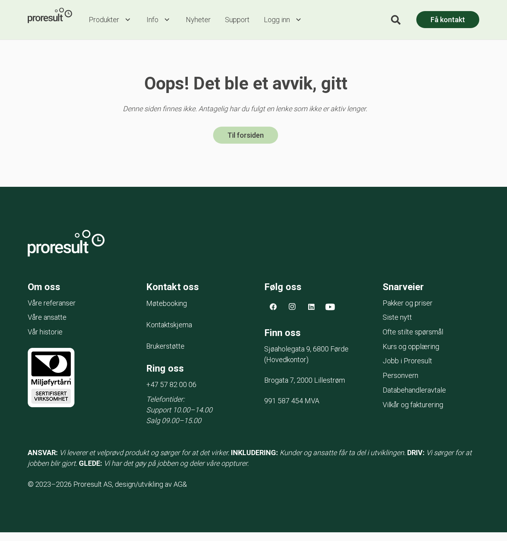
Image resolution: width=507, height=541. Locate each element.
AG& (180, 484)
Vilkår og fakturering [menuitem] (413, 405)
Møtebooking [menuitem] (166, 303)
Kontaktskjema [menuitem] (169, 325)
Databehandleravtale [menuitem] (414, 390)
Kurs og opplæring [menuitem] (411, 346)
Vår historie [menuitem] (45, 332)
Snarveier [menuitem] (403, 286)
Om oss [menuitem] (44, 286)
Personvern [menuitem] (400, 375)
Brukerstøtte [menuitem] (165, 346)
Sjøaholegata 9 (306, 349)
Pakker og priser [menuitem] (408, 303)
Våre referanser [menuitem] (52, 303)
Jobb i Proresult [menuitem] (407, 361)
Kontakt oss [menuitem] (172, 286)
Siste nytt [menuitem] (397, 317)
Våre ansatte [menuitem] (47, 317)
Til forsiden (245, 135)
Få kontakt (448, 19)
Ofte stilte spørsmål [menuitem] (413, 332)
